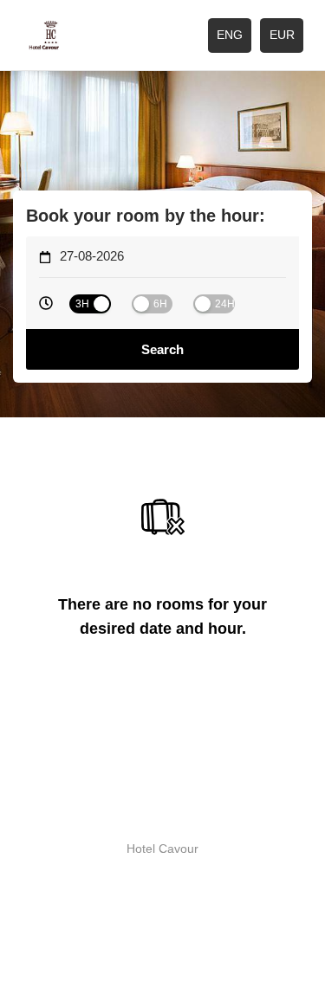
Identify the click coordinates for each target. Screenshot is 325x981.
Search (162, 349)
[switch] (90, 303)
